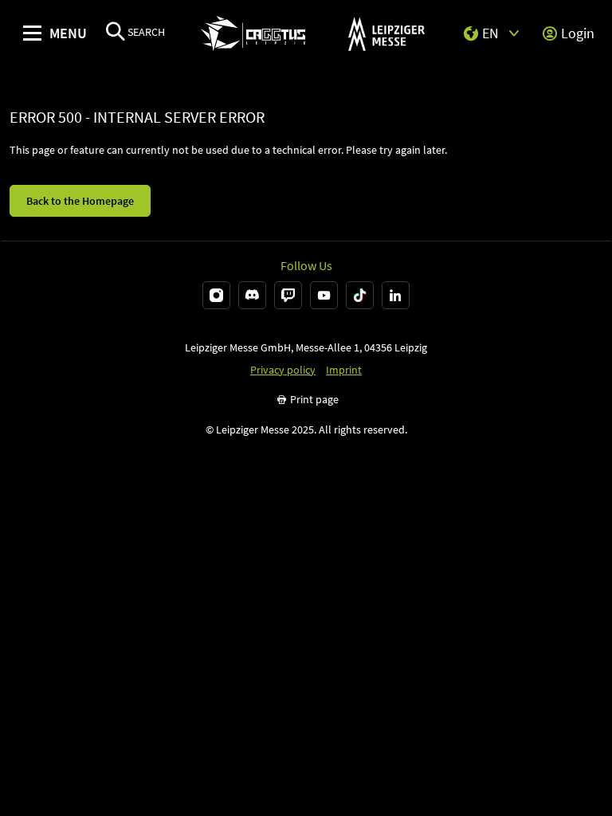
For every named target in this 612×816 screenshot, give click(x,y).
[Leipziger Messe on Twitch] (288, 295)
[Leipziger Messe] (386, 34)
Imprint (344, 370)
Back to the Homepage (80, 201)
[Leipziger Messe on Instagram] (216, 295)
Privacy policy (283, 370)
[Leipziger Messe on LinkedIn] (396, 295)
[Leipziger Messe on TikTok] (360, 295)
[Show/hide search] (115, 33)
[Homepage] (253, 34)
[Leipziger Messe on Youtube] (324, 295)
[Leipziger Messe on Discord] (252, 295)
